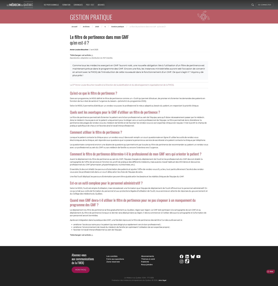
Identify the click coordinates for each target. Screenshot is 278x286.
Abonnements (147, 256)
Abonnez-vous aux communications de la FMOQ (83, 259)
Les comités (111, 256)
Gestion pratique (117, 26)
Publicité (145, 262)
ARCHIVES (101, 4)
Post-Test (90, 4)
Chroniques (78, 4)
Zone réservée (113, 262)
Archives (86, 26)
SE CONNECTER (264, 5)
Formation (66, 4)
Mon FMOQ (80, 270)
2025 (97, 26)
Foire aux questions (115, 259)
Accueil (74, 26)
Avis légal (162, 280)
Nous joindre (147, 265)
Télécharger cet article (80, 55)
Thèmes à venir (148, 259)
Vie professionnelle (51, 4)
